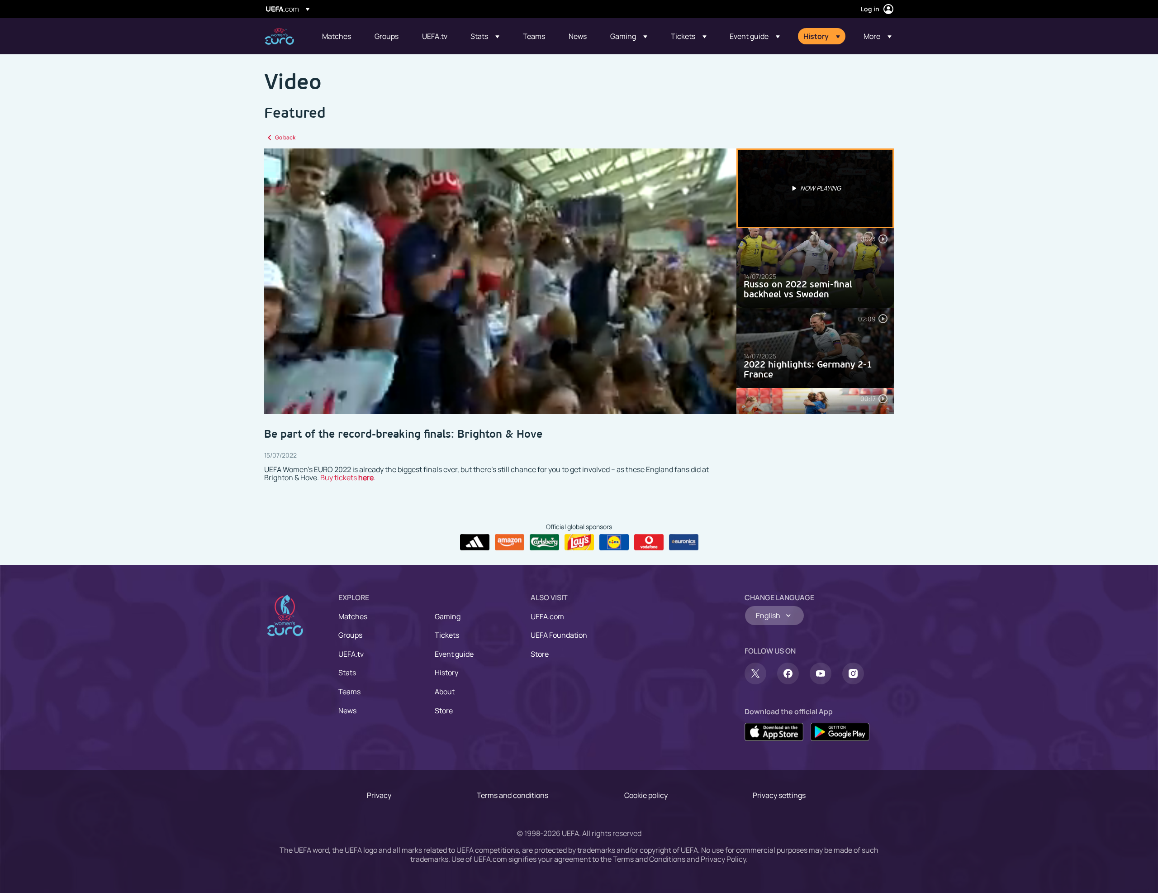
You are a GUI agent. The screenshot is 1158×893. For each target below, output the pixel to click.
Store (444, 711)
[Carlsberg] (544, 542)
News (347, 711)
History (446, 673)
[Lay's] (579, 542)
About (445, 692)
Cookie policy (646, 795)
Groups (350, 635)
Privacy (379, 795)
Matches (352, 616)
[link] (336, 36)
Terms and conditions (512, 795)
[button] (485, 36)
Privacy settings (779, 795)
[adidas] (474, 542)
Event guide (454, 654)
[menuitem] (337, 36)
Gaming (447, 616)
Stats (347, 673)
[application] (500, 281)
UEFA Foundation (559, 635)
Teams (349, 692)
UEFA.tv (351, 654)
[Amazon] (509, 542)
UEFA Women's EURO (279, 36)
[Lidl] (614, 542)
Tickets (447, 635)
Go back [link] (285, 137)
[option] (815, 188)
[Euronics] (683, 542)
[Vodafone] (649, 542)
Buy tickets (347, 477)
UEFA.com (547, 616)
